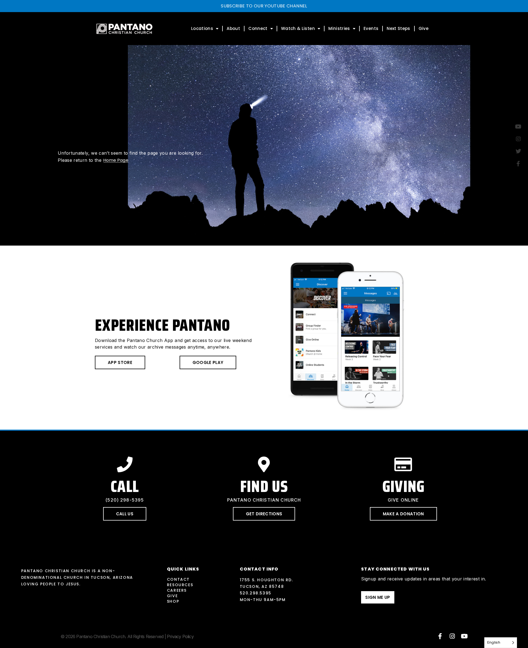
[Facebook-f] (440, 636)
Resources (180, 585)
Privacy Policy (180, 636)
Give (423, 28)
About (233, 28)
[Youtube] (464, 636)
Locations (202, 28)
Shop (173, 601)
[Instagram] (452, 636)
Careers (177, 590)
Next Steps (398, 28)
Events (371, 28)
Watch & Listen (298, 28)
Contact (178, 579)
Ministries (339, 28)
